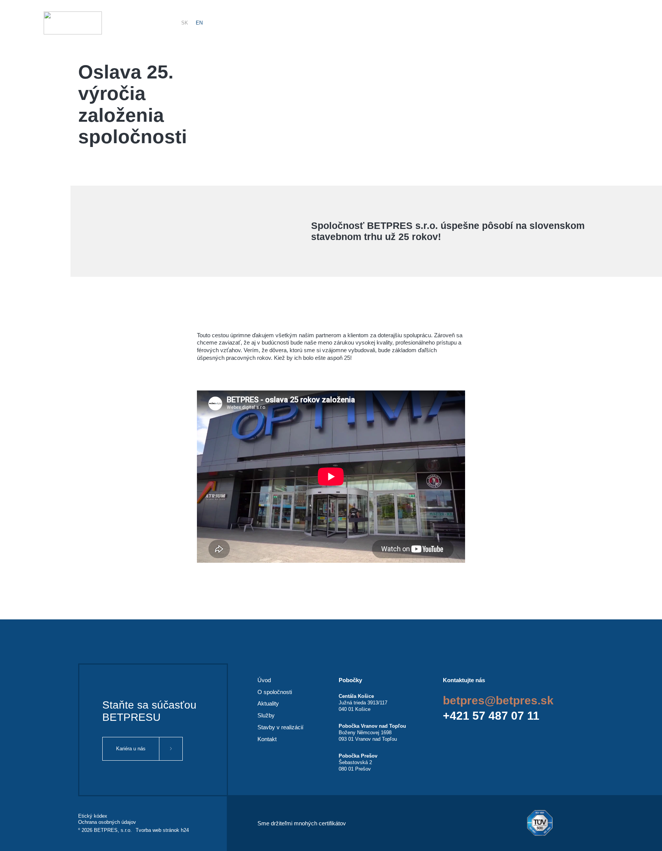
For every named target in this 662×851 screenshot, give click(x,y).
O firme (397, 23)
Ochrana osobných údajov (107, 822)
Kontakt (608, 23)
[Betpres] (73, 22)
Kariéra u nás (131, 748)
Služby (474, 23)
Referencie (516, 23)
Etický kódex (92, 816)
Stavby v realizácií (280, 727)
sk (184, 23)
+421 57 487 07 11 (491, 715)
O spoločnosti (274, 692)
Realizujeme (564, 23)
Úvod (264, 680)
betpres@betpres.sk (498, 700)
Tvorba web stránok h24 (162, 830)
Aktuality (436, 23)
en (199, 23)
